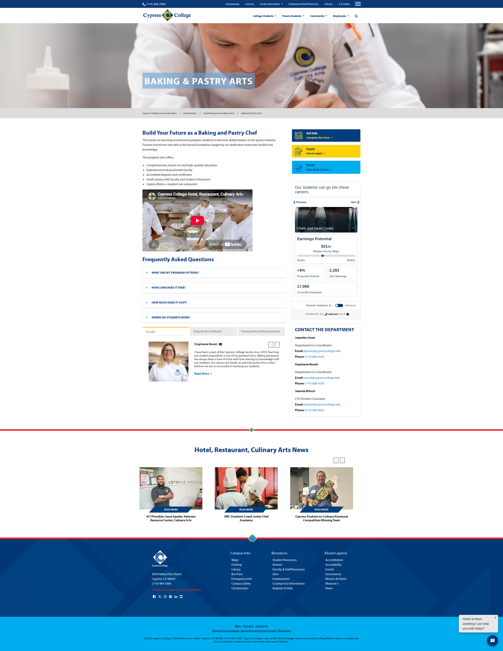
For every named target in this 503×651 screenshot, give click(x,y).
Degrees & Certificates (208, 331)
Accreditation (334, 560)
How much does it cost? (169, 302)
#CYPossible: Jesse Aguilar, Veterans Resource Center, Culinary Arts (171, 518)
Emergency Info (241, 579)
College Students (263, 16)
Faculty (150, 332)
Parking (236, 564)
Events (329, 569)
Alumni (277, 564)
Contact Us (262, 625)
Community (317, 16)
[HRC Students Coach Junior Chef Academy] (246, 488)
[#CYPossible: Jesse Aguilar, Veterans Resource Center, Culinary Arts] (171, 488)
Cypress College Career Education (159, 113)
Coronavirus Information (289, 583)
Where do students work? (171, 317)
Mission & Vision (335, 579)
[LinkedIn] (175, 597)
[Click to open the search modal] (356, 16)
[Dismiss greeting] (495, 618)
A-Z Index (344, 4)
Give (275, 574)
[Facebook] (154, 597)
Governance (333, 574)
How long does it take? (169, 287)
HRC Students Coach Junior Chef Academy (246, 518)
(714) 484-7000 (155, 4)
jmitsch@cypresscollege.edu (322, 404)
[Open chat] (492, 640)
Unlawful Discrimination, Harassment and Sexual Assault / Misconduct (251, 630)
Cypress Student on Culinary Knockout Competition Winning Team (321, 518)
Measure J (331, 583)
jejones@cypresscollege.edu (322, 351)
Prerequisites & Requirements (260, 331)
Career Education (270, 4)
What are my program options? (175, 272)
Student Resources (285, 560)
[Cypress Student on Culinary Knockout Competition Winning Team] (321, 488)
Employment (281, 579)
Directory (248, 625)
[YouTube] (181, 597)
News (329, 588)
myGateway (233, 4)
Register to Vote (283, 588)
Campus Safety (241, 583)
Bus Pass (236, 574)
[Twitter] (159, 597)
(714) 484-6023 (314, 410)
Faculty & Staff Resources (289, 569)
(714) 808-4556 (314, 357)
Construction (239, 588)
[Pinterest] (170, 597)
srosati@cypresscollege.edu (322, 378)
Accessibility (333, 564)
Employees (340, 16)
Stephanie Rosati (205, 344)
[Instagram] (165, 597)
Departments (190, 113)
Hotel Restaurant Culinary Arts (219, 113)
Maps (235, 560)
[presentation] (271, 344)
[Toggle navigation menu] (357, 4)
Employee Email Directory (304, 4)
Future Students (292, 16)
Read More (202, 373)
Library (328, 4)
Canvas (249, 4)
